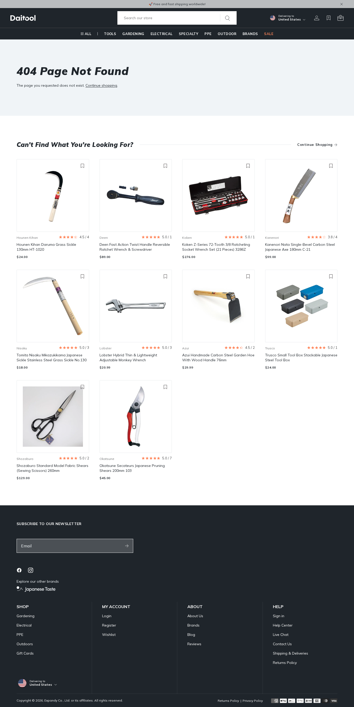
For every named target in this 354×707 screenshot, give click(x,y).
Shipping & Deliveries (290, 653)
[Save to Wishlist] (82, 166)
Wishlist (109, 634)
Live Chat (280, 634)
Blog (191, 634)
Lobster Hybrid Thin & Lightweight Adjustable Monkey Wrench (128, 358)
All (88, 34)
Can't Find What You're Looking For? (75, 144)
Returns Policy (285, 662)
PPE (207, 34)
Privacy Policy (253, 701)
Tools (110, 34)
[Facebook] (19, 570)
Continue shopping (101, 85)
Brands (250, 34)
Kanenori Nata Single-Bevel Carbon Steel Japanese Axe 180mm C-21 (300, 247)
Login (106, 616)
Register (109, 625)
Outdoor (227, 34)
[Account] (317, 18)
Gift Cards (25, 653)
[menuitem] (85, 33)
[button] (74, 237)
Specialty (189, 34)
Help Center (283, 625)
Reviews (194, 644)
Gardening (133, 34)
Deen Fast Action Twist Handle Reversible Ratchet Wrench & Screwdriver (135, 247)
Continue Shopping (315, 144)
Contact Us (282, 644)
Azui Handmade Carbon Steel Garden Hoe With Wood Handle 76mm (218, 358)
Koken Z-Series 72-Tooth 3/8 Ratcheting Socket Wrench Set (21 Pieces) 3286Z (216, 247)
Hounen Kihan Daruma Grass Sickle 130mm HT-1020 (46, 247)
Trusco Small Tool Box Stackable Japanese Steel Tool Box (301, 358)
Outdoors (25, 644)
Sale (268, 34)
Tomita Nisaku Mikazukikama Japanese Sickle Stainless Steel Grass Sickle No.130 (52, 358)
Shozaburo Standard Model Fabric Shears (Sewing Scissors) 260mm (52, 468)
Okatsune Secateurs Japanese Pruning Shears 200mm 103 (132, 468)
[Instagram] (30, 570)
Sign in (278, 616)
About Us (195, 616)
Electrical (162, 34)
